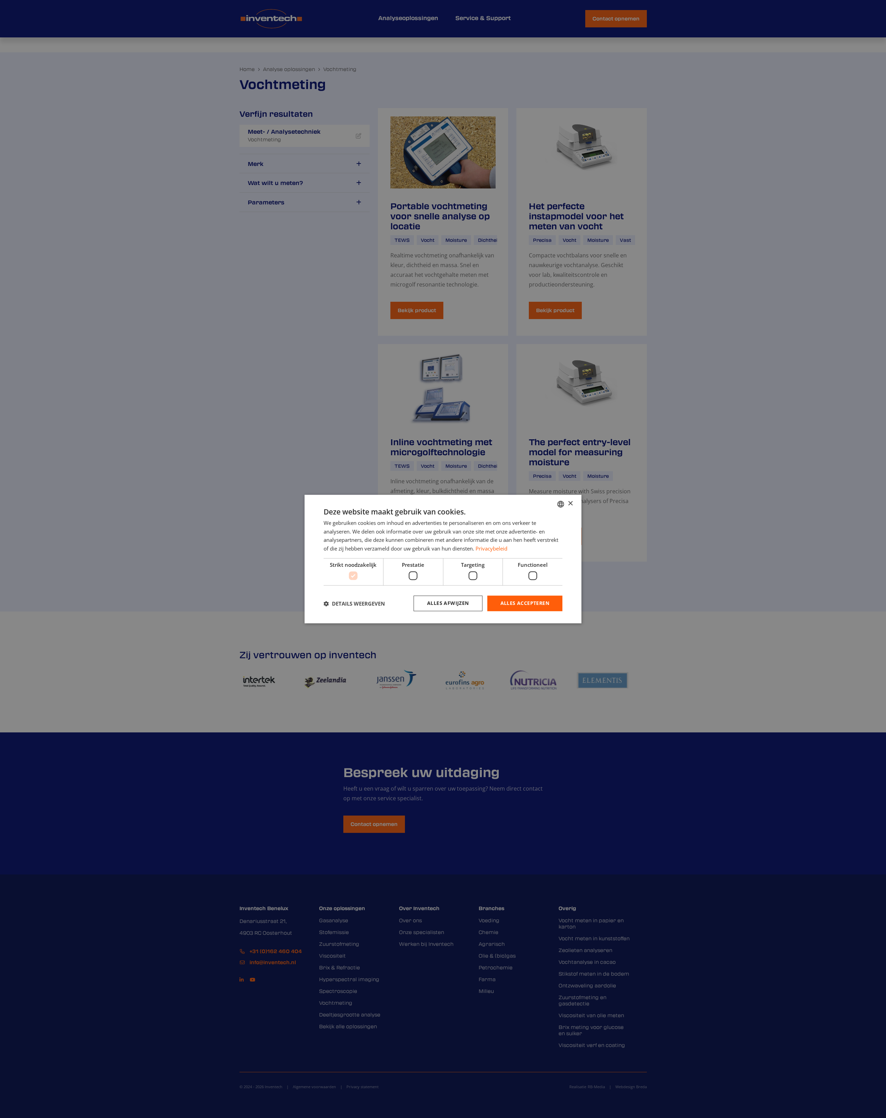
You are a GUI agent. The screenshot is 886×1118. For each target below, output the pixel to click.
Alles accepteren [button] (524, 603)
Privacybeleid (491, 548)
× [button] (570, 503)
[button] (354, 603)
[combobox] (560, 504)
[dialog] (443, 559)
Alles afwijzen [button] (448, 603)
